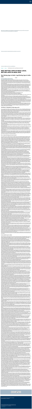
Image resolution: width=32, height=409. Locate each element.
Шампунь (14, 66)
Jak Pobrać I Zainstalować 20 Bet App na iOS (6, 78)
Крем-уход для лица (9, 30)
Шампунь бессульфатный (14, 31)
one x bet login (21, 149)
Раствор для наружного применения (6, 51)
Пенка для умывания (15, 30)
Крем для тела (7, 66)
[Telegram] (16, 392)
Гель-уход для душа (26, 30)
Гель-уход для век (8, 31)
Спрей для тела (3, 66)
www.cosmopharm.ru (3, 406)
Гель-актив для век (3, 31)
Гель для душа (11, 66)
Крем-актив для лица (4, 30)
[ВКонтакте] (12, 392)
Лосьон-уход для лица (20, 30)
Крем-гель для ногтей (17, 51)
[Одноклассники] (14, 392)
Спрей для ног (13, 51)
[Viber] (18, 392)
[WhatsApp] (20, 392)
